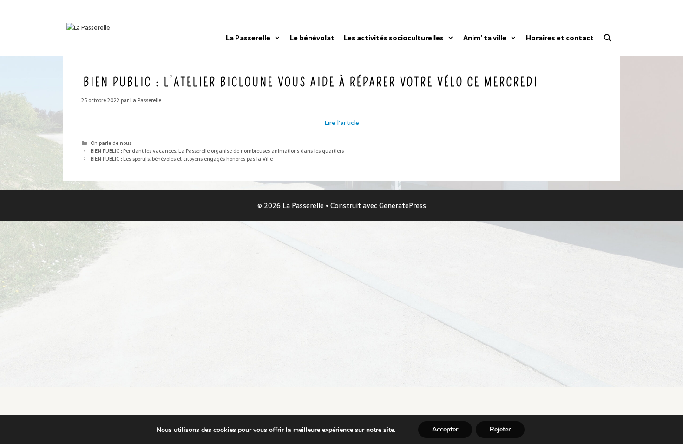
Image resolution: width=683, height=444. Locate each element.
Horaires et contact (560, 38)
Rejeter (500, 429)
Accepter (445, 429)
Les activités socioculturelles (394, 38)
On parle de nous (111, 143)
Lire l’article (341, 123)
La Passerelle (248, 38)
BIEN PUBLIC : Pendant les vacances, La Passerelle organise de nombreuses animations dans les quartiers (217, 151)
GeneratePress (402, 205)
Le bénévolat (312, 38)
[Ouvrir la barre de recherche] (607, 38)
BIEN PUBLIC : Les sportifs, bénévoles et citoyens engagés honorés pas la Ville (182, 159)
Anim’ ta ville (484, 38)
